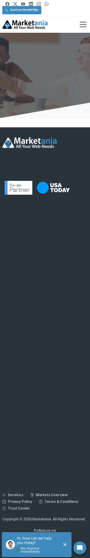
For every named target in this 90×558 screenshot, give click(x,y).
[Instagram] (39, 4)
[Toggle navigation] (83, 24)
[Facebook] (7, 4)
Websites (48, 79)
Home (29, 79)
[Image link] (56, 188)
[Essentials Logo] (29, 143)
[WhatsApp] (47, 4)
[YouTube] (23, 4)
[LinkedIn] (31, 4)
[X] (15, 4)
